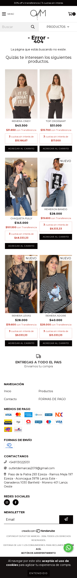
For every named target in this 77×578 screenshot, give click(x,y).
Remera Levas (21, 315)
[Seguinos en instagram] (7, 502)
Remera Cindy (21, 121)
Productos (45, 391)
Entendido (38, 573)
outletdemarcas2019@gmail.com (32, 468)
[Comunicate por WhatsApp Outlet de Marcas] (68, 547)
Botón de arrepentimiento (38, 553)
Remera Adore (56, 315)
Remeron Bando (55, 209)
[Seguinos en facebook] (16, 502)
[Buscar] (33, 26)
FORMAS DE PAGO (52, 399)
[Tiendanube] (38, 532)
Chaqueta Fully (21, 218)
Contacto (10, 399)
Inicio (7, 391)
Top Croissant (56, 121)
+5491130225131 (19, 462)
